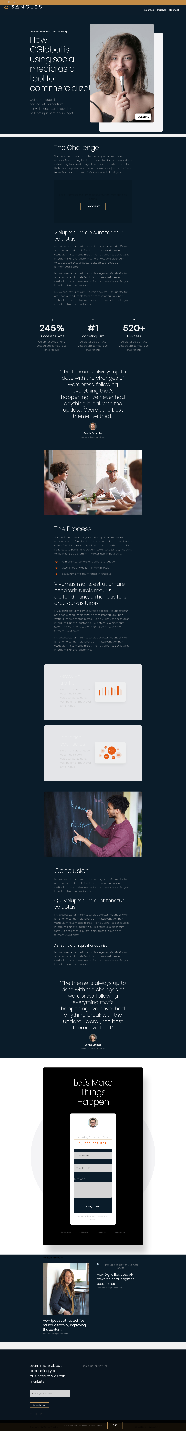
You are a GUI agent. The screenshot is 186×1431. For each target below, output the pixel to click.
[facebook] (31, 1414)
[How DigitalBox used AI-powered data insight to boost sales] (120, 1266)
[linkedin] (41, 1414)
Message (79, 1178)
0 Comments (62, 1334)
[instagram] (36, 1414)
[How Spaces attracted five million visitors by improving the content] (66, 1289)
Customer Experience (40, 31)
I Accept (93, 206)
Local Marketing (59, 31)
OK (115, 1425)
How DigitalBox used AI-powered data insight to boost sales (115, 1279)
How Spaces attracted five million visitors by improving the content (64, 1325)
